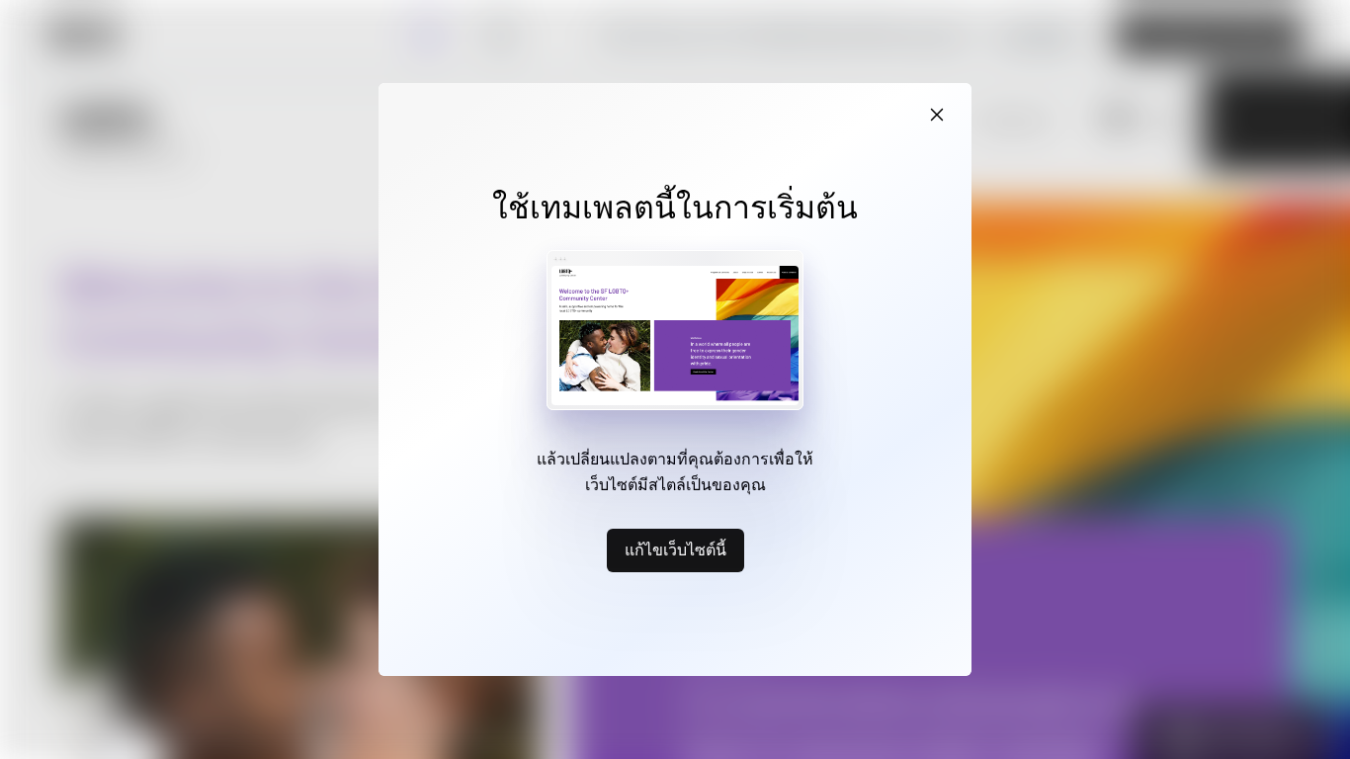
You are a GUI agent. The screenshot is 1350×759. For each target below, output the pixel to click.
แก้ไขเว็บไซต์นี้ (675, 549)
